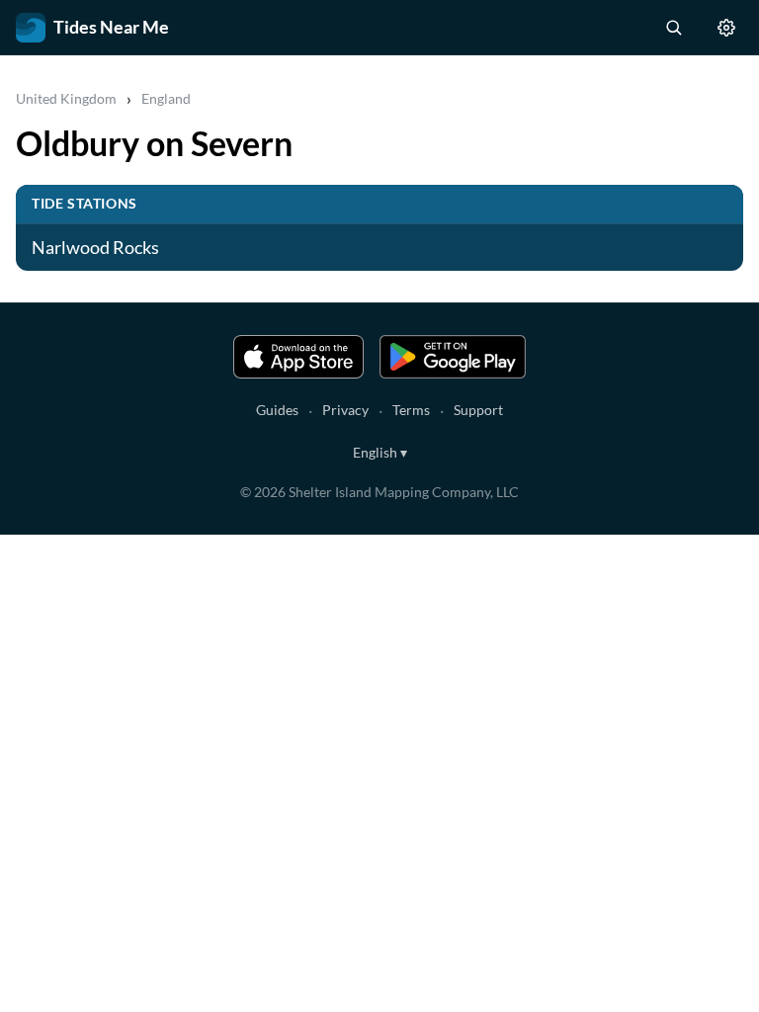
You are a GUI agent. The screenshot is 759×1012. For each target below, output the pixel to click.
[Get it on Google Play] (453, 357)
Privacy (345, 409)
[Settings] (726, 27)
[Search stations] (673, 27)
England (166, 98)
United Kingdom (66, 98)
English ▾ (380, 452)
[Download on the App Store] (298, 357)
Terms (411, 409)
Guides (277, 409)
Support (478, 409)
